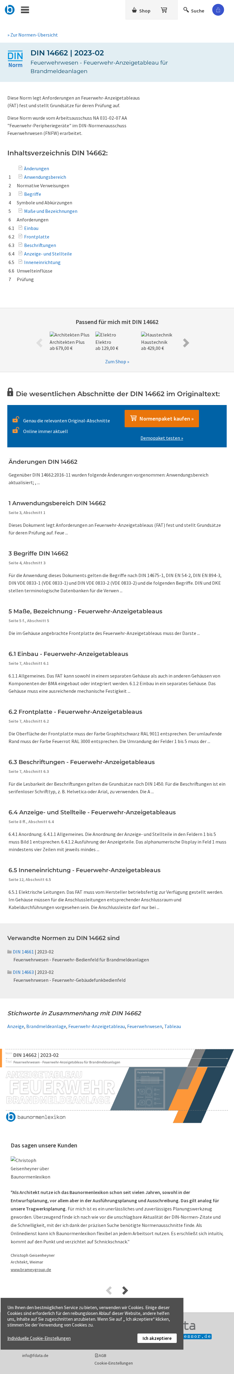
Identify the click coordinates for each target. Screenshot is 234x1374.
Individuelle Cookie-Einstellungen (39, 1338)
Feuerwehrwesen (144, 1026)
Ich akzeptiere (157, 1338)
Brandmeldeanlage (46, 1026)
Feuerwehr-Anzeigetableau (96, 1026)
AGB (102, 1355)
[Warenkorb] (164, 9)
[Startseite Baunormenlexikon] (10, 9)
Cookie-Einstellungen (113, 1363)
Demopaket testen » (161, 438)
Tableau (172, 1026)
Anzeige (15, 1026)
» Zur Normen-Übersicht (32, 35)
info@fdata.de (35, 1355)
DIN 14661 (23, 952)
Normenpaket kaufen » (165, 418)
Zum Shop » (117, 361)
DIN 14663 (23, 972)
